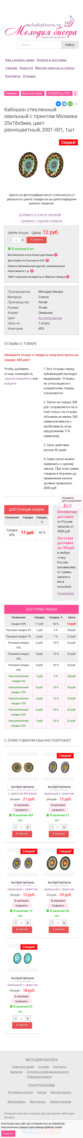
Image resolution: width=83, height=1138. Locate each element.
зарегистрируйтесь (18, 378)
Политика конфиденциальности (48, 1071)
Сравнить (71, 502)
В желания (22, 805)
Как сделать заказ (19, 60)
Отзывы (29, 76)
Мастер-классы (61, 1092)
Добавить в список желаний (40, 215)
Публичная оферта (39, 1076)
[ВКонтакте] (58, 103)
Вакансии (16, 1071)
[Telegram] (64, 103)
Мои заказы (38, 1101)
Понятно (8, 1133)
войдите (10, 383)
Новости (26, 68)
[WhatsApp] (70, 103)
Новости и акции (23, 1066)
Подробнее (65, 593)
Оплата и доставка (51, 60)
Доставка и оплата (20, 1092)
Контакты (13, 76)
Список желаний (60, 1101)
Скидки (11, 68)
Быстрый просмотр (22, 786)
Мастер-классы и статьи (54, 68)
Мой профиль (17, 1101)
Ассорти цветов (50, 318)
